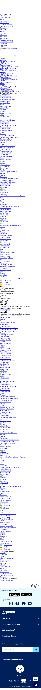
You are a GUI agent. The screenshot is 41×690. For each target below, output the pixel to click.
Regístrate (14, 48)
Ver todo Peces (4, 252)
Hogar (2, 85)
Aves (1, 223)
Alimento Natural (5, 65)
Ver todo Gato (4, 120)
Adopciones (3, 554)
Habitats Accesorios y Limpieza (9, 178)
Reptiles (2, 170)
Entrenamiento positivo (7, 291)
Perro (1, 60)
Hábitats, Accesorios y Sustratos (9, 206)
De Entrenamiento (5, 75)
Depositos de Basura (6, 139)
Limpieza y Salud (5, 209)
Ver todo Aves (4, 225)
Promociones (8, 280)
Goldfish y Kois (5, 256)
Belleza (2, 104)
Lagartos (2, 175)
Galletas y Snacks (5, 79)
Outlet (6, 282)
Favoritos (7, 284)
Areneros (3, 134)
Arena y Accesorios (6, 130)
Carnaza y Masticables (7, 73)
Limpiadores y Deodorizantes (9, 137)
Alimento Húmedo (5, 127)
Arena (2, 132)
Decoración (3, 268)
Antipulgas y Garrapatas (7, 99)
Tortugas (2, 173)
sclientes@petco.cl (5, 298)
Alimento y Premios (19, 196)
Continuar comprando (6, 580)
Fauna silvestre (4, 230)
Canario (2, 227)
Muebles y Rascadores (7, 147)
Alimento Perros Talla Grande (9, 66)
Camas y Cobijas (5, 87)
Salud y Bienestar (5, 96)
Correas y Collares (5, 94)
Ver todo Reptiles (5, 171)
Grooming (3, 553)
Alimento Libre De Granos (8, 68)
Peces (1, 251)
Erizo (1, 197)
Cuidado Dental (5, 101)
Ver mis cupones (5, 310)
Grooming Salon (5, 290)
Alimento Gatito (5, 128)
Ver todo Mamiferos (6, 196)
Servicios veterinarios (6, 293)
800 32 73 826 (4, 560)
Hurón (2, 202)
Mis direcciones (4, 23)
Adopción (3, 295)
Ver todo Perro (4, 61)
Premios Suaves (5, 77)
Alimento (12, 61)
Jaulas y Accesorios (6, 235)
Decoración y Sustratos (7, 180)
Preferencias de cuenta (6, 26)
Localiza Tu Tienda (6, 541)
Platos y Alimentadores (7, 91)
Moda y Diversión (5, 82)
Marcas (20, 278)
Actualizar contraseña (6, 24)
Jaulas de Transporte (6, 89)
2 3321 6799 (4, 300)
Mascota (2, 58)
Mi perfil (2, 16)
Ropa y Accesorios (5, 92)
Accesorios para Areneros (7, 135)
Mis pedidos (3, 19)
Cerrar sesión (4, 28)
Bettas (2, 259)
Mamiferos (3, 194)
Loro (1, 228)
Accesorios (3, 177)
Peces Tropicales (5, 254)
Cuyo (1, 201)
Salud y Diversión (5, 237)
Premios (2, 72)
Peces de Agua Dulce (6, 258)
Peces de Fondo (5, 261)
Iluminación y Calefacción (8, 182)
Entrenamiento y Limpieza (8, 156)
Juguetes (2, 84)
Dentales (2, 80)
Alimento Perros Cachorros (8, 70)
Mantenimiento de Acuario (8, 266)
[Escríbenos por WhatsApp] (35, 679)
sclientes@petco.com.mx (7, 558)
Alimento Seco (4, 63)
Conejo (2, 199)
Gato (1, 118)
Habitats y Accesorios (6, 264)
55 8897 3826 (4, 561)
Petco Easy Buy (5, 17)
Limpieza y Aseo (5, 103)
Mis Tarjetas (3, 21)
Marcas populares (5, 106)
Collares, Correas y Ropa (7, 146)
